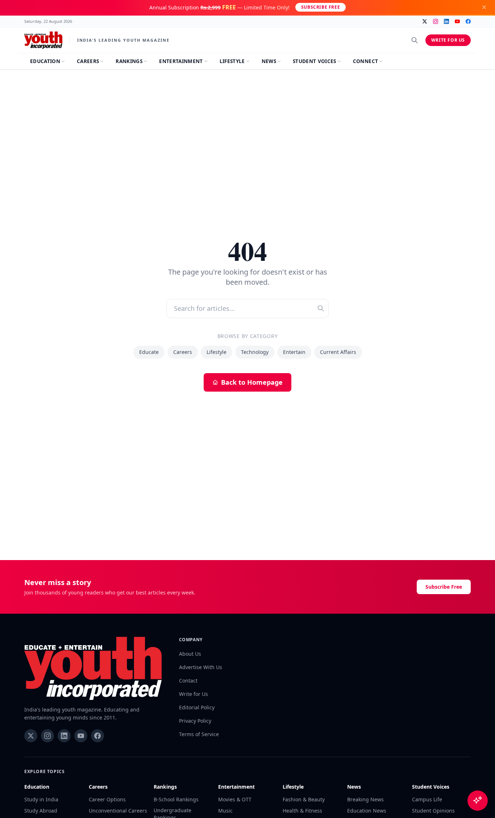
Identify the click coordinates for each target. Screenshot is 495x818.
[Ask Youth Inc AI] (477, 800)
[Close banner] (484, 7)
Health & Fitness (302, 810)
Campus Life (427, 799)
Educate (149, 352)
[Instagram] (435, 21)
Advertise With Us (200, 667)
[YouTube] (457, 21)
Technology (255, 352)
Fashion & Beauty (304, 799)
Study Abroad (40, 810)
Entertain (294, 352)
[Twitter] (424, 21)
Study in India (41, 799)
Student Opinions (433, 810)
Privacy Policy (195, 720)
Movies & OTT (234, 799)
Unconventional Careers (118, 810)
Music (225, 810)
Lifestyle (216, 352)
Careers (182, 352)
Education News (366, 810)
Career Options (107, 799)
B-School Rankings (176, 799)
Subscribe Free (320, 7)
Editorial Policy (197, 707)
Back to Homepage (252, 382)
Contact (188, 680)
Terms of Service (199, 734)
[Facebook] (468, 21)
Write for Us (448, 40)
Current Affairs (338, 352)
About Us (190, 653)
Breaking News (365, 799)
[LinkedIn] (446, 21)
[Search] (414, 40)
